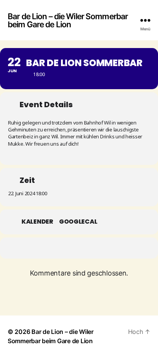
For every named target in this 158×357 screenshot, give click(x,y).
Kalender (37, 221)
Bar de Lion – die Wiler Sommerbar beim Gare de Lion (68, 20)
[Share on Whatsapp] (80, 248)
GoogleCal (78, 221)
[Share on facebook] (64, 248)
